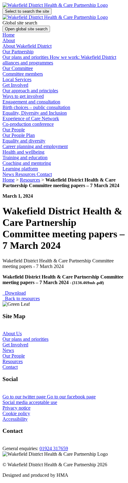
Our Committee (17, 68)
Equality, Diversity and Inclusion (34, 113)
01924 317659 (53, 448)
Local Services (16, 79)
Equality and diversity (23, 140)
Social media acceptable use (29, 402)
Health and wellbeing (23, 152)
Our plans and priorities (26, 57)
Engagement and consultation (31, 101)
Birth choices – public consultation (36, 107)
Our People (13, 355)
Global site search (19, 22)
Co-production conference (28, 124)
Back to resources (21, 298)
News (8, 174)
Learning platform (20, 168)
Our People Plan (18, 135)
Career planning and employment (35, 146)
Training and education (25, 157)
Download (14, 293)
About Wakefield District (27, 46)
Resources (26, 174)
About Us (12, 333)
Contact (44, 174)
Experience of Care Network (30, 118)
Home (8, 34)
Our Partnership (18, 51)
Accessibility (15, 419)
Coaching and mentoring (26, 163)
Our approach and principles (30, 90)
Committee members (22, 74)
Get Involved (15, 344)
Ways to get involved (23, 96)
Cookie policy (16, 413)
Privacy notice (16, 408)
